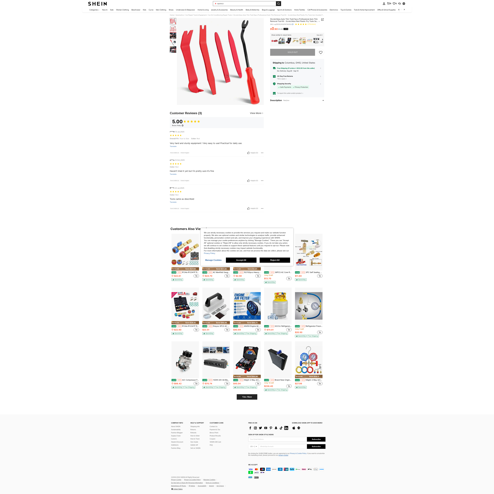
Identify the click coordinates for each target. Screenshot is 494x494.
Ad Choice (220, 486)
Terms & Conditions (212, 483)
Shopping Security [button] (284, 84)
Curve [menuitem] (151, 10)
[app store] (294, 429)
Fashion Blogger (177, 433)
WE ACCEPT (253, 465)
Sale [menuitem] (111, 10)
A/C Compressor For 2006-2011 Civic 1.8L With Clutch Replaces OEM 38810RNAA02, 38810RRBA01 (185, 380)
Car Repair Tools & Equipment (196, 15)
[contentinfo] (286, 471)
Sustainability (175, 430)
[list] (268, 428)
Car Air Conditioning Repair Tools (220, 15)
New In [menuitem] (105, 10)
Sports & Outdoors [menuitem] (284, 10)
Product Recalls (215, 436)
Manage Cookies (209, 480)
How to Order (195, 436)
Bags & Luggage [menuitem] (268, 10)
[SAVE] (320, 52)
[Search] (278, 3)
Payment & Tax (215, 430)
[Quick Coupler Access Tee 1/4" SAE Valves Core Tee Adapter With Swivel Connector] (295, 41)
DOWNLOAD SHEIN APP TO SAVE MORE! (307, 423)
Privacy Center (176, 480)
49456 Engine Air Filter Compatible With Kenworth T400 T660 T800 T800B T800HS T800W (247, 326)
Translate (173, 146)
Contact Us (213, 426)
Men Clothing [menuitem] (161, 10)
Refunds (193, 433)
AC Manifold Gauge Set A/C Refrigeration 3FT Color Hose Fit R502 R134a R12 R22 (216, 272)
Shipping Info (195, 426)
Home (172, 15)
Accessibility (202, 486)
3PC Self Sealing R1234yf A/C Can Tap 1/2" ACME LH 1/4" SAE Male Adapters (309, 272)
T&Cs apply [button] (281, 79)
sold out (293, 52)
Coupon (212, 439)
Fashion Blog (175, 448)
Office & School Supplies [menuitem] (386, 10)
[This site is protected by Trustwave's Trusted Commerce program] (250, 477)
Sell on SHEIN (195, 448)
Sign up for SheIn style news (261, 435)
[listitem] (274, 41)
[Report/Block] (262, 152)
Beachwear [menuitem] (135, 10)
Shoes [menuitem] (171, 10)
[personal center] (384, 3)
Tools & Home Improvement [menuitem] (364, 10)
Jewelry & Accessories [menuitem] (219, 10)
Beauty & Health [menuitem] (236, 10)
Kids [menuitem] (144, 10)
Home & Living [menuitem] (203, 10)
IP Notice (192, 486)
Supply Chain (176, 436)
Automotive (180, 15)
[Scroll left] (401, 9)
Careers (174, 439)
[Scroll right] (404, 9)
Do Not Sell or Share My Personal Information (187, 483)
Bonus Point (214, 433)
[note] (185, 268)
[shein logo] (97, 3)
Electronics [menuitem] (334, 10)
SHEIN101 (175, 445)
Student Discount (177, 442)
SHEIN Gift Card (215, 442)
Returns (193, 430)
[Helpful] (248, 152)
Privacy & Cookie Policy (298, 453)
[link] (389, 3)
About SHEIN (175, 426)
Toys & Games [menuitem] (346, 10)
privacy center (283, 455)
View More (247, 397)
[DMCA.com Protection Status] (256, 477)
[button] (399, 3)
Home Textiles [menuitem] (299, 10)
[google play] (299, 429)
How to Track (195, 439)
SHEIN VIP (194, 445)
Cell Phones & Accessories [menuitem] (317, 10)
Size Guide (194, 442)
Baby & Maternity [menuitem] (252, 10)
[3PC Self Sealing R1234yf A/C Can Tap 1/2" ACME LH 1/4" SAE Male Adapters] (309, 252)
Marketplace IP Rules (178, 486)
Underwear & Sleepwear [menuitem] (185, 10)
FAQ (211, 445)
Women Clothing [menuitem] (122, 10)
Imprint (211, 486)
